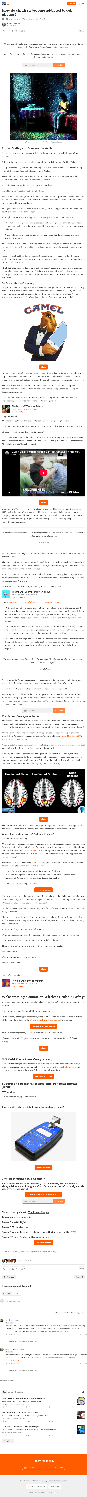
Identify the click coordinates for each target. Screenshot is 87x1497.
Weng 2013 (7, 739)
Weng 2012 (21, 739)
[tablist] (11, 1293)
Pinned (10, 1323)
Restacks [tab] (16, 1293)
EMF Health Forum (63, 1067)
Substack (32, 1492)
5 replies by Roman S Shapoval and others (23, 1341)
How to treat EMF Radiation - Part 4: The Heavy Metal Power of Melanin (30, 1430)
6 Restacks (28, 1261)
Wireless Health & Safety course (45, 1020)
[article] (43, 1402)
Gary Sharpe (10, 1349)
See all (6, 1441)
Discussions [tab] (19, 1392)
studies (35, 862)
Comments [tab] (7, 1293)
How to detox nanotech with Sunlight (20, 1426)
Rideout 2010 (37, 850)
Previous (10, 1277)
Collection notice (60, 1481)
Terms (50, 1481)
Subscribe (71, 4)
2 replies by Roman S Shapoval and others (23, 1370)
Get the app (54, 1486)
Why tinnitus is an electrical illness (20, 1412)
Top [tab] (4, 1392)
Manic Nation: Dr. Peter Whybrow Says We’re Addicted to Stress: (33, 602)
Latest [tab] (10, 1392)
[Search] (83, 1392)
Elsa (6, 1320)
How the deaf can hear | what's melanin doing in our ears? (25, 1415)
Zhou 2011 (66, 736)
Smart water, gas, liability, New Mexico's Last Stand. (22, 1401)
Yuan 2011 (76, 736)
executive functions (71, 744)
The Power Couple (38, 1212)
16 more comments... (8, 1380)
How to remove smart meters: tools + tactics (23, 1398)
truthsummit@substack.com (59, 1331)
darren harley (57, 142)
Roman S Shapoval (13, 23)
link (41, 190)
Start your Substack (37, 1486)
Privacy (44, 1481)
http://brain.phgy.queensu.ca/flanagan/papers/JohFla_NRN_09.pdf (31, 1251)
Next (78, 1277)
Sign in (81, 4)
